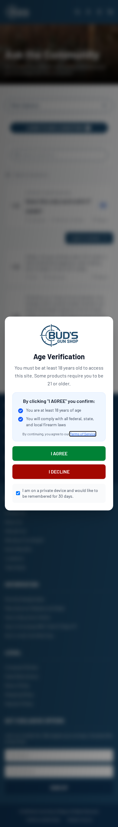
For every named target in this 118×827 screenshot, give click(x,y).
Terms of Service (83, 434)
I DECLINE (59, 471)
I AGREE (59, 453)
